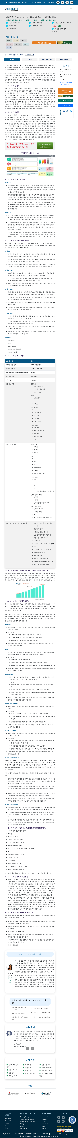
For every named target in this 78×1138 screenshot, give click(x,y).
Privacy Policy (24, 1117)
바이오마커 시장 (29, 55)
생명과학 (20, 55)
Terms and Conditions (27, 1119)
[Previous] (25, 1048)
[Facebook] (58, 2)
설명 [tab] (12, 59)
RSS (6, 1125)
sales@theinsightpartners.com (17, 2)
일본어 (25, 44)
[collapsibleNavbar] (70, 9)
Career (7, 1123)
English (9, 40)
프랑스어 (9, 44)
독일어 (16, 40)
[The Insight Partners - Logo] (12, 9)
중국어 (9, 48)
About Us (8, 1119)
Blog (43, 1126)
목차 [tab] (30, 59)
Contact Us (8, 1121)
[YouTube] (71, 2)
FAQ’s (22, 1126)
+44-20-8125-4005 (48, 2)
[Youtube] (63, 1123)
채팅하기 (66, 106)
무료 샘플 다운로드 (43, 43)
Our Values (23, 1128)
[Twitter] (62, 2)
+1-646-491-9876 (37, 2)
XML (6, 1128)
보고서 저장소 (12, 55)
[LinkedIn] (67, 2)
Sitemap (44, 1128)
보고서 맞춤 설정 (65, 100)
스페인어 (23, 40)
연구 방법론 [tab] (64, 59)
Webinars (45, 1124)
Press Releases (46, 1117)
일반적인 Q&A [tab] (47, 59)
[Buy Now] (64, 42)
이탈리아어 (18, 44)
